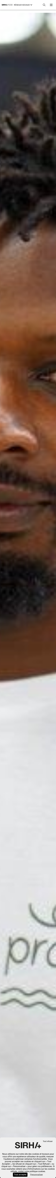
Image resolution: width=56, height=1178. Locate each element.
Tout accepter (20, 1174)
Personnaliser (36, 1174)
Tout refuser (48, 1141)
